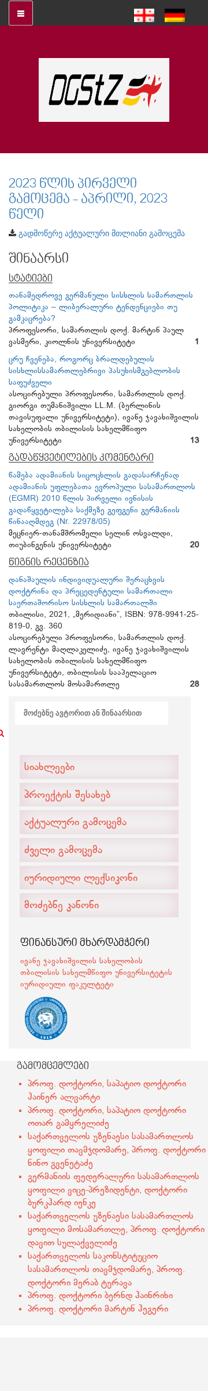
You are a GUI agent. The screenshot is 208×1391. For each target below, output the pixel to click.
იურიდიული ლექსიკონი (81, 878)
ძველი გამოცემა (63, 850)
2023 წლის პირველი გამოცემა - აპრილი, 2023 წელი (88, 200)
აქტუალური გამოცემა (75, 822)
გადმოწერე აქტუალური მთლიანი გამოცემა (101, 233)
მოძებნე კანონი (61, 905)
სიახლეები (49, 767)
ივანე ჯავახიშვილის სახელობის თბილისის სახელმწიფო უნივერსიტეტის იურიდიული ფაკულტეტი (96, 972)
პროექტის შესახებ (67, 795)
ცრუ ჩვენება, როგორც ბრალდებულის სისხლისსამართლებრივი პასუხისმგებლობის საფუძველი (94, 371)
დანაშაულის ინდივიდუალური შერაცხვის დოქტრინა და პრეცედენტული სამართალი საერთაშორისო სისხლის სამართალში (91, 591)
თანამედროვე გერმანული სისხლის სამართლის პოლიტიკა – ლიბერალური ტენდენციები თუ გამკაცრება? (101, 307)
